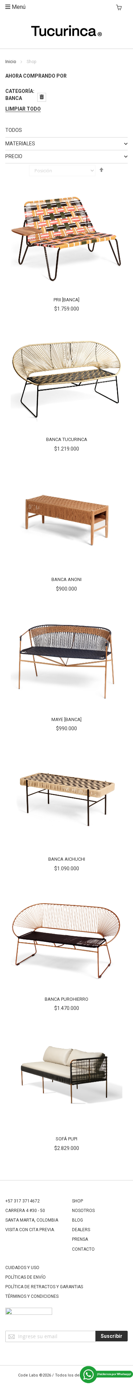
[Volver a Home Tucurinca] (66, 34)
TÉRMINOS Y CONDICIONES (32, 1296)
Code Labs (28, 1375)
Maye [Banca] (66, 719)
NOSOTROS (83, 1210)
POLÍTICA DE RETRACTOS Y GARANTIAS (44, 1286)
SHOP (77, 1201)
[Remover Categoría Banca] (41, 97)
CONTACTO (83, 1249)
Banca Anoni (66, 579)
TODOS (13, 130)
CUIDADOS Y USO (22, 1267)
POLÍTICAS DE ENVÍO (25, 1277)
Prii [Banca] (66, 299)
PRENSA (80, 1239)
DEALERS (81, 1229)
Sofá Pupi (66, 1138)
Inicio (11, 61)
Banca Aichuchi (66, 859)
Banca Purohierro (66, 999)
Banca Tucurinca (66, 439)
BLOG (77, 1220)
